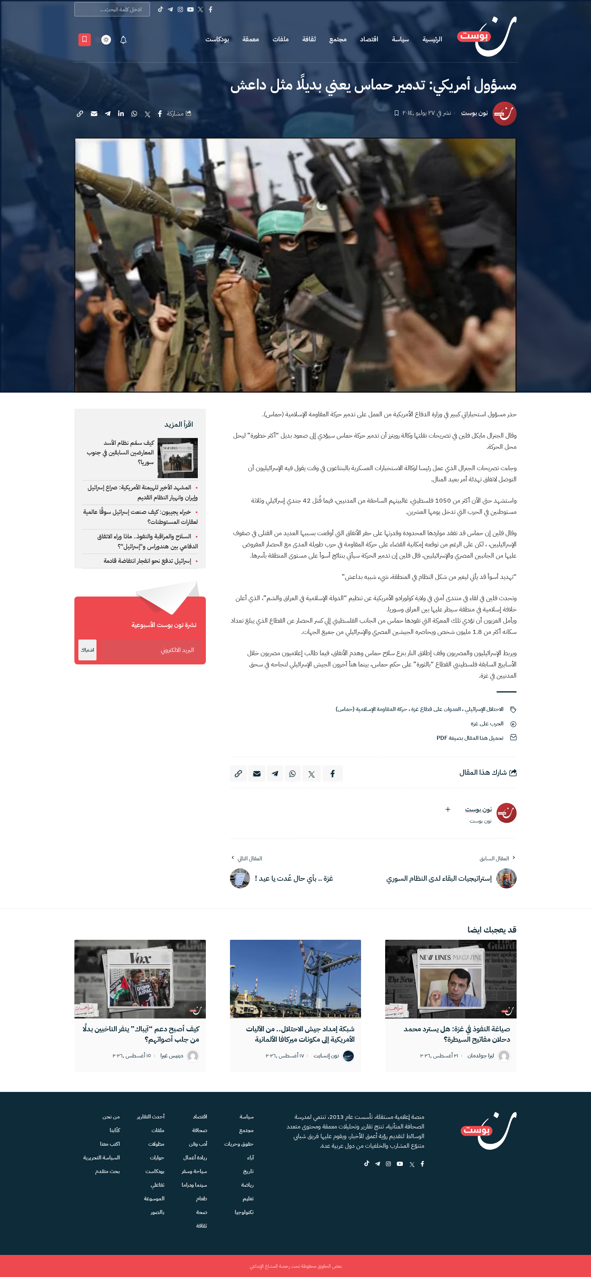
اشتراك (87, 650)
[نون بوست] (487, 39)
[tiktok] (366, 1164)
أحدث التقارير (150, 1116)
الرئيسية (432, 39)
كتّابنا (115, 1130)
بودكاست (217, 39)
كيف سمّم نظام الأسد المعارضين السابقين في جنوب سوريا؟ (120, 452)
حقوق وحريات (239, 1144)
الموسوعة (154, 1198)
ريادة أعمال (195, 1157)
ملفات (281, 39)
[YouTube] (190, 9)
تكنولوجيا (244, 1212)
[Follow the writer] (448, 809)
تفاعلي (157, 1185)
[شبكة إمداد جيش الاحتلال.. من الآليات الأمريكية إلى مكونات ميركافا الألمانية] (295, 979)
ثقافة (309, 39)
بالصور (157, 1212)
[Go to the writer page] (507, 813)
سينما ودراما (194, 1185)
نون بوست (474, 113)
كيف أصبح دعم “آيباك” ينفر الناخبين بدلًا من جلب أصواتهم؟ (141, 1034)
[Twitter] (200, 9)
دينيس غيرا (171, 1056)
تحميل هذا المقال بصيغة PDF (470, 738)
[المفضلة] (84, 39)
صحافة (199, 1130)
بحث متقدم (107, 1171)
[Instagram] (180, 9)
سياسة (400, 39)
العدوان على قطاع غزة (436, 709)
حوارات (157, 1157)
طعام (201, 1198)
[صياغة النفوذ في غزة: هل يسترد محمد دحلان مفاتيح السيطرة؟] (451, 979)
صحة (201, 1212)
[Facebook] (210, 9)
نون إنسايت (326, 1056)
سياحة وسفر (194, 1171)
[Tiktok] (160, 9)
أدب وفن (198, 1144)
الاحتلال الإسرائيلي (484, 709)
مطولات (156, 1144)
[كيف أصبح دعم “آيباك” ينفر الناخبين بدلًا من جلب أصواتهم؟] (140, 979)
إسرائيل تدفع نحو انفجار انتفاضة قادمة (147, 560)
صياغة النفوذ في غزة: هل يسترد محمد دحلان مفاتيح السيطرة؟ (457, 1034)
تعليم (248, 1198)
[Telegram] (170, 9)
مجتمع (338, 39)
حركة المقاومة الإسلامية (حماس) (371, 709)
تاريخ (248, 1171)
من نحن (111, 1116)
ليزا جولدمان (481, 1056)
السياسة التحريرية (101, 1157)
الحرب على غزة (487, 723)
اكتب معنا (110, 1144)
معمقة (250, 39)
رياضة (247, 1185)
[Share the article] (160, 113)
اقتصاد (369, 39)
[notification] (123, 40)
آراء (250, 1157)
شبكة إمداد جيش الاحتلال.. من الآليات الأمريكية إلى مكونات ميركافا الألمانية (300, 1034)
